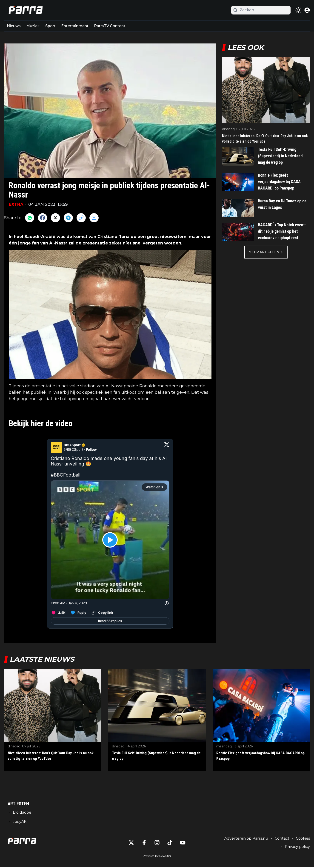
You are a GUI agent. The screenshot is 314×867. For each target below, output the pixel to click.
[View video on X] (110, 540)
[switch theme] (298, 10)
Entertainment (74, 26)
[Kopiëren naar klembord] (81, 217)
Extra (16, 204)
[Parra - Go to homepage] (25, 10)
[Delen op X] (55, 217)
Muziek (33, 26)
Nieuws (14, 26)
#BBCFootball (65, 475)
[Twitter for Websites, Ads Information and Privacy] (166, 603)
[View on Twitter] (166, 447)
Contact (282, 838)
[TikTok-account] (170, 842)
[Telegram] (68, 217)
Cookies (303, 838)
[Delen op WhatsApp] (29, 217)
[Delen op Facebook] (42, 217)
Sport (50, 26)
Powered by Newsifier (157, 856)
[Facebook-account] (144, 842)
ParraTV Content (109, 26)
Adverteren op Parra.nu (246, 838)
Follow (91, 449)
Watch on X (154, 487)
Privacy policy (297, 846)
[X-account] (131, 842)
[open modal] (307, 10)
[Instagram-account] (157, 842)
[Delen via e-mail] (94, 217)
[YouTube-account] (183, 842)
